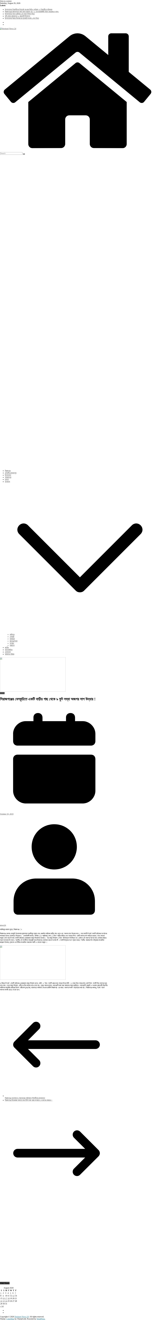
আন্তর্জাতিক (8, 650)
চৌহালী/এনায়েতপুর (10, 473)
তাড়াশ (7, 479)
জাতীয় (7, 648)
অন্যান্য (7, 482)
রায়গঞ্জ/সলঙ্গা (13, 641)
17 (6, 1298)
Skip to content (6, 1)
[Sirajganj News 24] (77, 151)
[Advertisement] (18, 1227)
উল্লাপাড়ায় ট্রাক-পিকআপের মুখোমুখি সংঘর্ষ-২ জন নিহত (22, 18)
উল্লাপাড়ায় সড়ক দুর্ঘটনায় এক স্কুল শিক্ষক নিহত (20, 14)
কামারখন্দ (12, 639)
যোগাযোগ (8, 652)
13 (13, 1296)
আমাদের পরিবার (9, 654)
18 (9, 1298)
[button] (80, 632)
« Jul (2, 1306)
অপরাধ (12, 643)
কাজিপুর (12, 634)
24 (6, 1301)
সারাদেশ (12, 645)
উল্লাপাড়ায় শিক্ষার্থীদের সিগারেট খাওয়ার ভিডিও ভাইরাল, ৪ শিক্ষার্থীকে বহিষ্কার (28, 9)
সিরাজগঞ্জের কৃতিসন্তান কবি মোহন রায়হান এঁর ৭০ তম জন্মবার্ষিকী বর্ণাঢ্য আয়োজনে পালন (32, 12)
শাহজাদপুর (8, 477)
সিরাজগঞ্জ (8, 471)
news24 (3, 925)
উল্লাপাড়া (8, 475)
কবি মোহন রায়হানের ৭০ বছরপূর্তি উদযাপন (17, 16)
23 (4, 1301)
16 (4, 1298)
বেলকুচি (12, 637)
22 (1, 1301)
